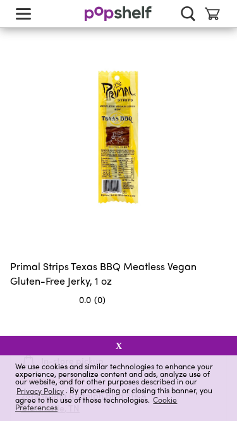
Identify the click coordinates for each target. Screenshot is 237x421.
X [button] (119, 346)
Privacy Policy (40, 390)
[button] (217, 324)
